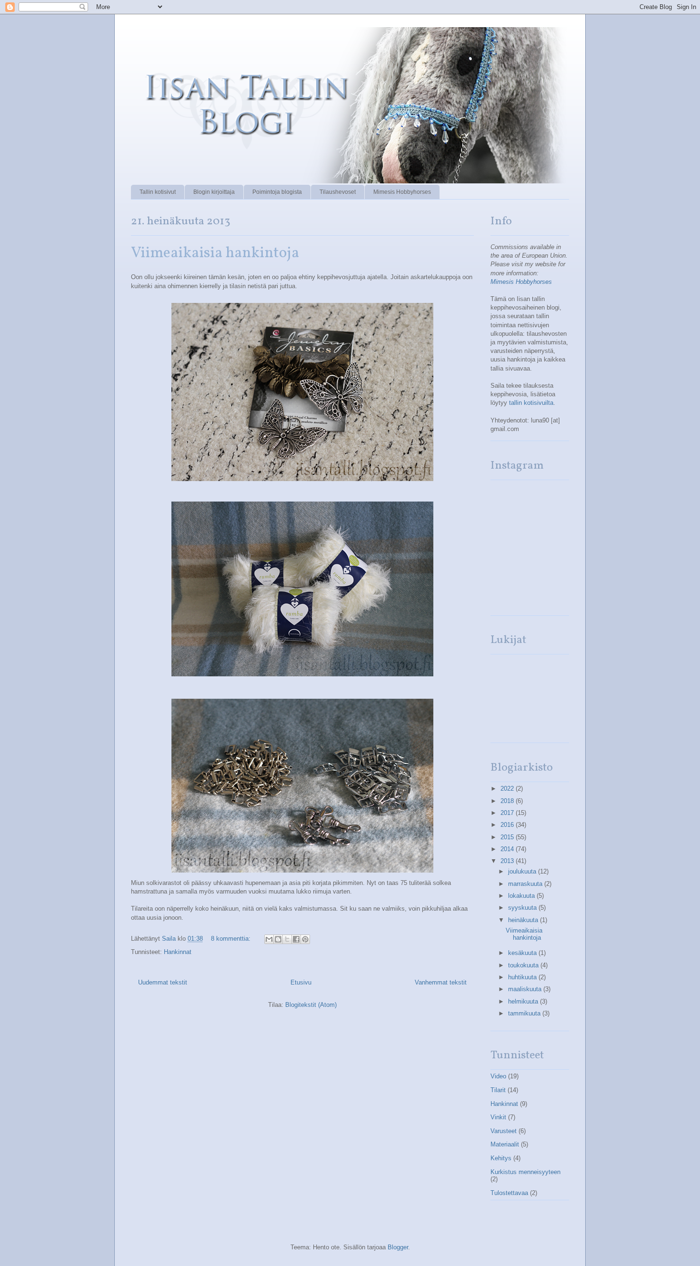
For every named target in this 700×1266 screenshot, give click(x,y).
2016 (508, 824)
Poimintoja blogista (277, 192)
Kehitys (500, 1158)
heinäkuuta (524, 920)
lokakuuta (522, 895)
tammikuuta (525, 1013)
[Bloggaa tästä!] (278, 939)
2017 (508, 812)
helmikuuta (524, 1001)
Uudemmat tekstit (162, 982)
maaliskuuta (525, 989)
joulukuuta (523, 871)
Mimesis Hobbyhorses (402, 192)
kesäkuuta (523, 952)
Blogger (398, 1247)
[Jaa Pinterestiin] (305, 939)
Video (498, 1076)
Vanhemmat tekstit (441, 982)
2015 (508, 837)
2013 (508, 860)
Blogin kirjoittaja (214, 192)
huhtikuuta (523, 977)
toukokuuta (524, 965)
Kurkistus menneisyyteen (525, 1172)
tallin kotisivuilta (531, 402)
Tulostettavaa (509, 1192)
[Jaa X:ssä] (287, 939)
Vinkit (498, 1117)
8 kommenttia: (231, 938)
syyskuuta (523, 907)
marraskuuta (526, 883)
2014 (508, 849)
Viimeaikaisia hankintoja (215, 253)
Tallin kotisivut (158, 192)
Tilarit (498, 1090)
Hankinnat (177, 951)
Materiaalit (504, 1144)
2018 (508, 800)
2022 (508, 788)
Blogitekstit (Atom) (311, 1004)
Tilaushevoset (338, 192)
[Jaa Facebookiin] (296, 939)
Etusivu (300, 982)
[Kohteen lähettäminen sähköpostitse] (269, 939)
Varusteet (503, 1131)
